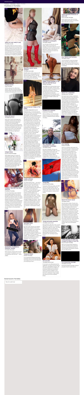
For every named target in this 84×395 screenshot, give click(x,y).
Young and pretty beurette (50, 221)
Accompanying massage (69, 262)
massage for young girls (49, 41)
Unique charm (9, 152)
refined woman (9, 84)
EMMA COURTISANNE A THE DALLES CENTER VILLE (51, 82)
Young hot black (28, 254)
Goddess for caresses (49, 110)
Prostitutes (6, 3)
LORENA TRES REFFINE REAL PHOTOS (13, 188)
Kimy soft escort (10, 116)
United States (13, 3)
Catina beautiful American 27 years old (70, 15)
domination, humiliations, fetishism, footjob (12, 247)
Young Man (46, 182)
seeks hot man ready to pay (13, 42)
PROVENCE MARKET (8, 1)
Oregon (18, 3)
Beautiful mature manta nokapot (30, 68)
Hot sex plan (46, 260)
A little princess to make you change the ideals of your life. (70, 240)
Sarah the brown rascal (68, 200)
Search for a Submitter (68, 92)
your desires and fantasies (69, 57)
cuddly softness (28, 179)
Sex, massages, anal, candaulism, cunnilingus (49, 145)
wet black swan (28, 223)
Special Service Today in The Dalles (32, 107)
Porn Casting (65, 144)
